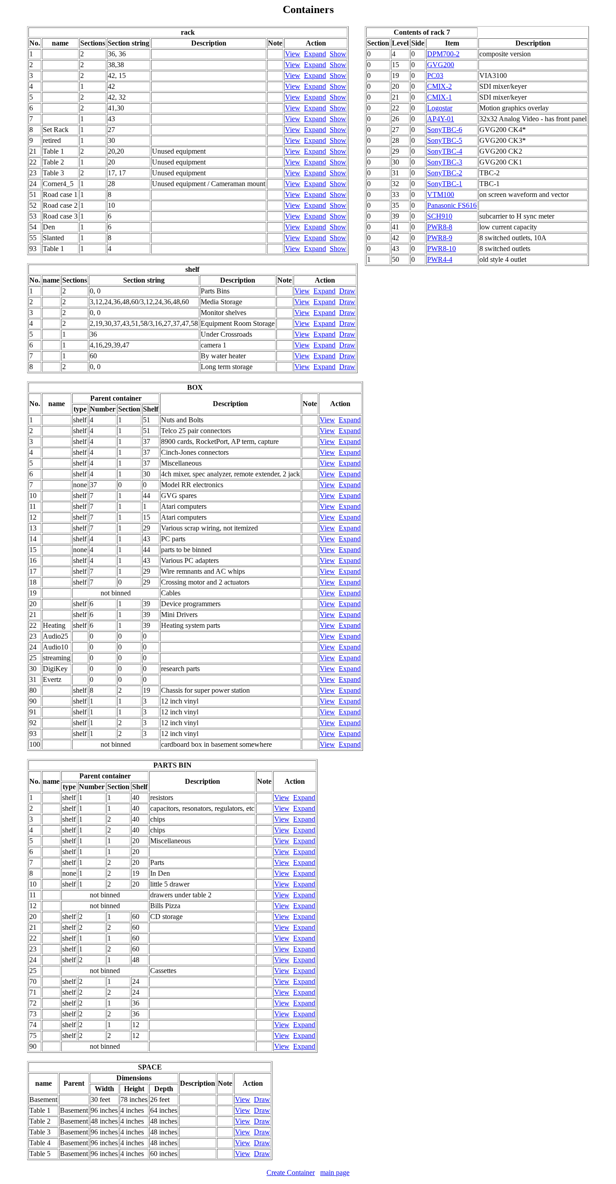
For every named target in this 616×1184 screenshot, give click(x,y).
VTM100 (440, 194)
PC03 (435, 75)
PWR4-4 (439, 259)
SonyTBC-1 (444, 183)
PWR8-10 (441, 248)
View (292, 54)
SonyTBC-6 (444, 129)
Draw (347, 291)
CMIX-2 (439, 86)
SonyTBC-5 (444, 140)
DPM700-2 (443, 54)
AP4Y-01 (440, 119)
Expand (315, 54)
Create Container (291, 1172)
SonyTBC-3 (444, 162)
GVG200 (440, 65)
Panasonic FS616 (452, 205)
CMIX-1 (439, 97)
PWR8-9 (439, 238)
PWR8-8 (439, 227)
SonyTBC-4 (444, 151)
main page (334, 1172)
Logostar (439, 108)
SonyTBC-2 (444, 173)
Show (338, 54)
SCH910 (439, 216)
